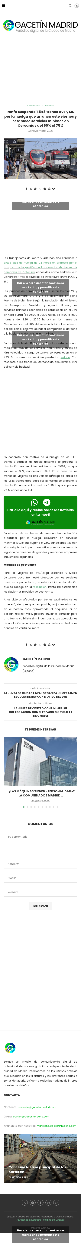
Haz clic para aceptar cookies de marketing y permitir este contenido (40, 201)
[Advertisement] (40, 72)
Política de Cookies (53, 1219)
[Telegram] (33, 1203)
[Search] (70, 5)
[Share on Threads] (49, 189)
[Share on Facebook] (26, 189)
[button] (7, 772)
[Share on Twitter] (31, 189)
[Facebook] (40, 1203)
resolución (40, 587)
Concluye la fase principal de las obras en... (37, 1169)
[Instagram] (48, 1203)
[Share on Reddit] (35, 189)
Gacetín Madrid (36, 659)
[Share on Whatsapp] (40, 189)
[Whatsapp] (56, 1203)
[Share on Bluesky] (53, 189)
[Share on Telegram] (45, 189)
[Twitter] (25, 1203)
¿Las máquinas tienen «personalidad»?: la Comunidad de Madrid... (42, 793)
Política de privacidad (29, 1219)
